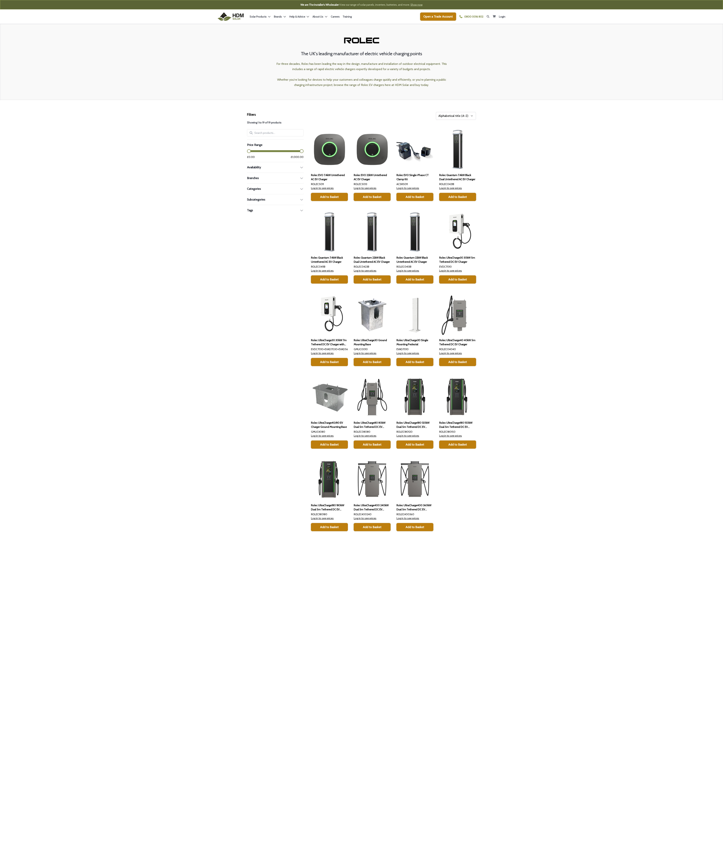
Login (502, 16)
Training (347, 16)
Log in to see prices (322, 188)
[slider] (249, 151)
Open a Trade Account (438, 16)
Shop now (416, 4)
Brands (278, 16)
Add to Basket (329, 197)
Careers (335, 16)
